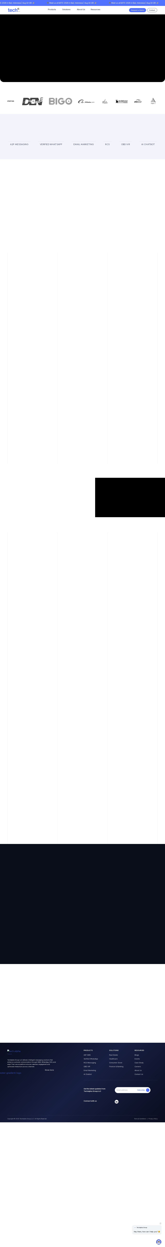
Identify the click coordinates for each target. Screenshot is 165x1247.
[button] (159, 1240)
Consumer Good (115, 1063)
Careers (138, 1066)
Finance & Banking (116, 1066)
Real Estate (113, 1055)
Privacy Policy (153, 1119)
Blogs (137, 1055)
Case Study (139, 1063)
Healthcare (113, 1059)
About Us (138, 1070)
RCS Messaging (90, 1063)
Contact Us (139, 1074)
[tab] (19, 144)
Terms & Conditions (140, 1119)
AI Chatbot (88, 1074)
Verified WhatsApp (91, 1059)
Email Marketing (90, 1070)
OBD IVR (87, 1066)
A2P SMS (87, 1055)
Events (137, 1059)
